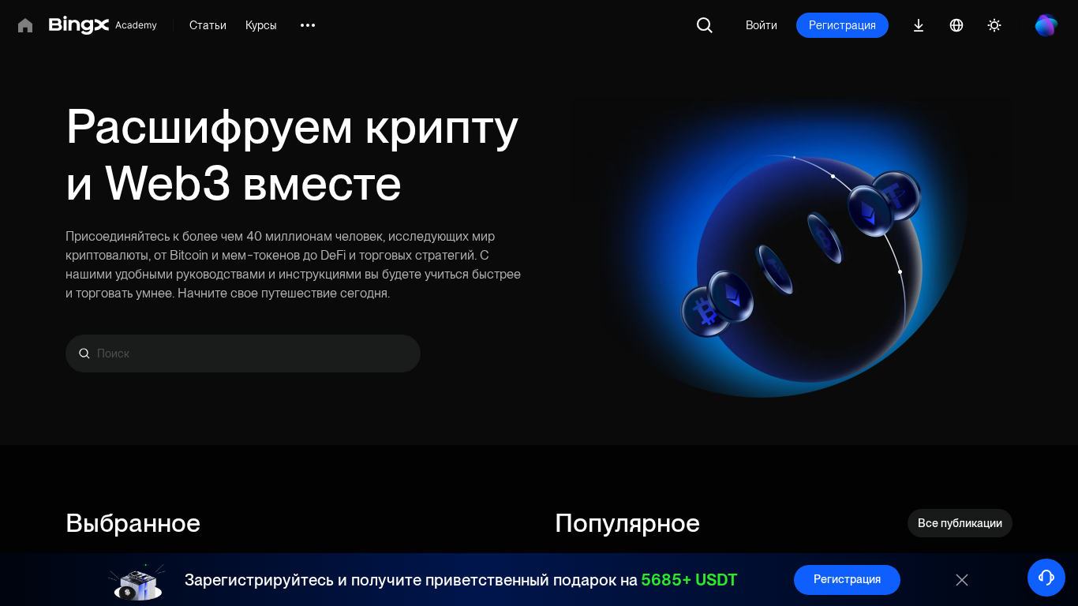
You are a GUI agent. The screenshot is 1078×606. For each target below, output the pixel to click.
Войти (761, 25)
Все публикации (960, 523)
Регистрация (842, 25)
